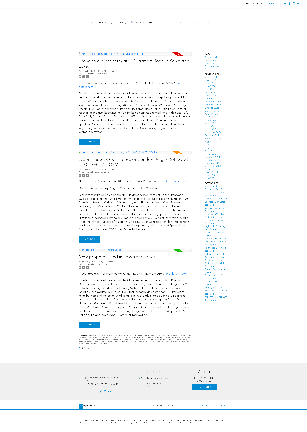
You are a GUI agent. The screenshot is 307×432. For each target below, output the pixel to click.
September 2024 (213, 139)
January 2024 (211, 160)
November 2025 (213, 105)
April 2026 (209, 93)
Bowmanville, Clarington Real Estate (101, 335)
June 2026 (210, 86)
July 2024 (209, 145)
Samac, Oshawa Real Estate (103, 341)
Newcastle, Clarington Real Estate (96, 339)
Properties (104, 23)
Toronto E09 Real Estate (147, 341)
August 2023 (211, 172)
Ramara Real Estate (170, 339)
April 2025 (210, 126)
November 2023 (212, 166)
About (198, 23)
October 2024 (211, 135)
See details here (175, 181)
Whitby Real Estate (163, 341)
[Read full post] (135, 55)
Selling (184, 23)
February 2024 (212, 157)
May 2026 (209, 89)
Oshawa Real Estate (140, 339)
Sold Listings (210, 69)
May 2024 (209, 148)
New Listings (211, 60)
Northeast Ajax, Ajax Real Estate (120, 339)
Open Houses (211, 63)
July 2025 (209, 117)
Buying (120, 23)
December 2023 (212, 163)
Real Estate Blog (212, 66)
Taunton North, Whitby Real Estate (126, 341)
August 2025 (211, 114)
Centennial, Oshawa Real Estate (126, 335)
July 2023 (209, 175)
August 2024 (211, 142)
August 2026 (211, 80)
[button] (285, 3)
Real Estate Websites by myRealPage (213, 406)
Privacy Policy (192, 406)
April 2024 (209, 151)
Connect (272, 4)
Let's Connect (204, 387)
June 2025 (210, 120)
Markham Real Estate (215, 239)
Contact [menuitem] (213, 23)
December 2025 (212, 102)
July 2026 (209, 83)
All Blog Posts (211, 57)
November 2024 (212, 132)
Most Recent (210, 77)
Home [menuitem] (91, 23)
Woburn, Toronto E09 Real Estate (95, 344)
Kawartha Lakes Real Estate (97, 74)
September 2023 (213, 169)
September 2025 (213, 111)
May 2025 (209, 123)
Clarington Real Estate (146, 335)
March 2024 (210, 154)
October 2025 (211, 108)
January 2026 (211, 99)
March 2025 (210, 129)
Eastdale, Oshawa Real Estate (125, 337)
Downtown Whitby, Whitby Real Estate (100, 337)
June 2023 (210, 178)
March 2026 (210, 96)
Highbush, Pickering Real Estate (148, 337)
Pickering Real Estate (155, 339)
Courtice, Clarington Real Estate (166, 335)
